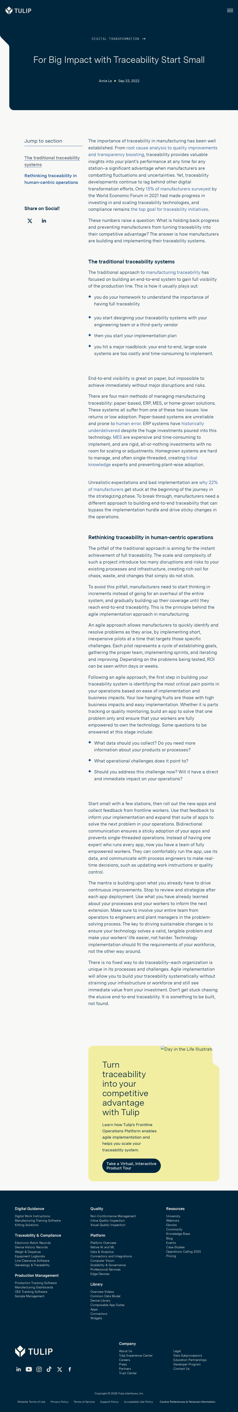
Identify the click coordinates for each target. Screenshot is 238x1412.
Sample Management (29, 1296)
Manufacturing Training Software (38, 1220)
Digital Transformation (117, 39)
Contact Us (181, 1368)
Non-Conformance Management (113, 1216)
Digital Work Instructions (32, 1216)
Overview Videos (102, 1292)
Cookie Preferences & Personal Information (187, 1401)
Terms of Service (84, 1401)
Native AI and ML (102, 1247)
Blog (169, 1238)
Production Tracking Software (36, 1283)
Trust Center (128, 1373)
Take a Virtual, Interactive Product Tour (131, 1165)
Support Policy (109, 1401)
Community (174, 1229)
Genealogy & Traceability (32, 1265)
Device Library (100, 1300)
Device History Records (31, 1247)
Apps (94, 1309)
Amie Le (105, 81)
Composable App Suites (107, 1305)
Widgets (96, 1318)
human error (128, 423)
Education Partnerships (190, 1360)
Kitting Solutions (27, 1225)
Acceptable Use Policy (138, 1401)
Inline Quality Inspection (107, 1220)
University (173, 1216)
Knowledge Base (178, 1234)
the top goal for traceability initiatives (169, 209)
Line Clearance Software (32, 1260)
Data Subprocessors (187, 1355)
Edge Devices (99, 1274)
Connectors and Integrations (111, 1256)
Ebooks (171, 1225)
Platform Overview (103, 1243)
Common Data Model (105, 1296)
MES (117, 437)
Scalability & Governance (108, 1265)
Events (171, 1243)
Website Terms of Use (31, 1401)
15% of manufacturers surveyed (178, 189)
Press (123, 1364)
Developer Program (187, 1364)
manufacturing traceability (173, 272)
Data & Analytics (102, 1252)
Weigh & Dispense (28, 1252)
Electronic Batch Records (33, 1243)
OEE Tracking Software (31, 1292)
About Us (125, 1351)
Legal (177, 1351)
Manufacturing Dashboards (34, 1287)
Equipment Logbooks (30, 1256)
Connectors (98, 1314)
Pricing (171, 1256)
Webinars (172, 1220)
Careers (124, 1360)
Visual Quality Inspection (108, 1225)
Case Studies (175, 1247)
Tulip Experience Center (136, 1355)
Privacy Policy (59, 1401)
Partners (125, 1368)
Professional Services (105, 1269)
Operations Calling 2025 (183, 1251)
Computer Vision (102, 1260)
